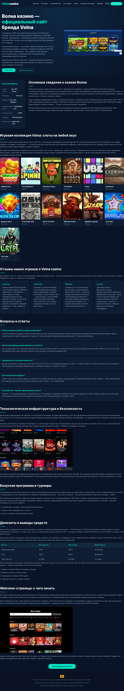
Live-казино (67, 3)
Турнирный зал (56, 3)
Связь (76, 3)
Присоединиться (116, 3)
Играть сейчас (8, 70)
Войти (107, 3)
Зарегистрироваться (26, 70)
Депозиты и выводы (87, 3)
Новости (36, 3)
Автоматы (44, 3)
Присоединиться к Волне (62, 666)
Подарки (100, 3)
